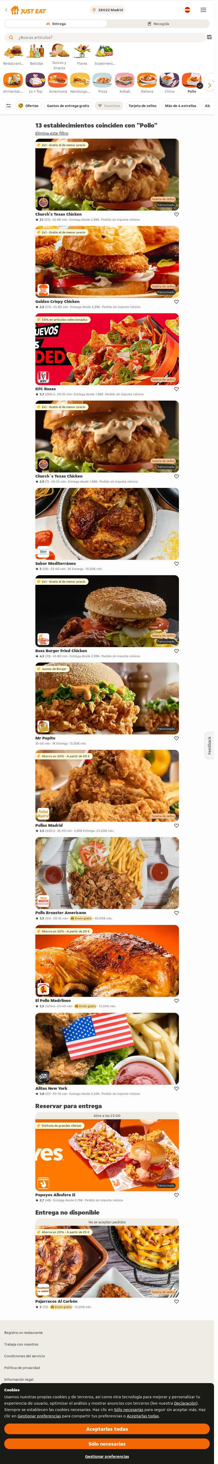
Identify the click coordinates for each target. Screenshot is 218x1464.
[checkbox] (13, 83)
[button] (25, 10)
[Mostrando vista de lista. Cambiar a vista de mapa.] (209, 38)
